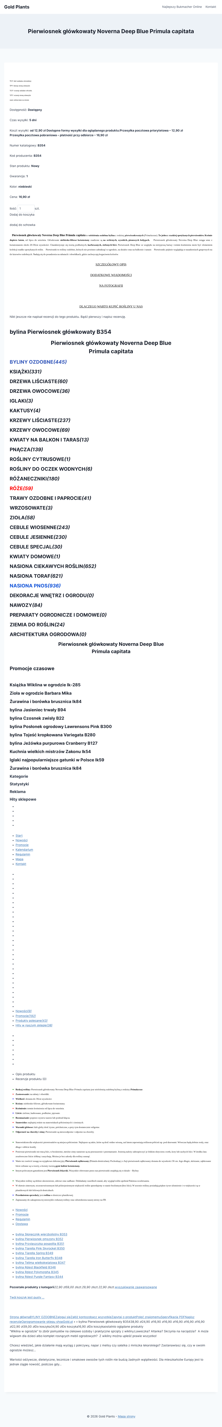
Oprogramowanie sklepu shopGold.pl (47, 1321)
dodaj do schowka (22, 225)
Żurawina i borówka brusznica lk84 (46, 701)
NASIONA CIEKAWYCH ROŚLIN (53, 566)
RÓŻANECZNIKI (34, 479)
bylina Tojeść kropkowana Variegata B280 (53, 734)
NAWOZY (26, 605)
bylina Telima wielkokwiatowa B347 (40, 1262)
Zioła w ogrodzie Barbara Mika (41, 693)
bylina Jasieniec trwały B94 (38, 709)
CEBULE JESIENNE (38, 537)
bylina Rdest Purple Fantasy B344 (39, 1276)
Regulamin (23, 854)
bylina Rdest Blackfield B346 (36, 1267)
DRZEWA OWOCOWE (40, 391)
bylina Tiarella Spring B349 (34, 1253)
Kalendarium (24, 849)
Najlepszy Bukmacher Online (182, 7)
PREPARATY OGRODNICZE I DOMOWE (58, 615)
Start (19, 835)
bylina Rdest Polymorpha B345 (37, 1272)
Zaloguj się (63, 1317)
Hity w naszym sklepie (34, 1025)
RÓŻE (21, 488)
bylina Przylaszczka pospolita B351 (40, 1243)
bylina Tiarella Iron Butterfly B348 (39, 1258)
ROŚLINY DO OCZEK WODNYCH (51, 469)
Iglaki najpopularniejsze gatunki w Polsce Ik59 (57, 759)
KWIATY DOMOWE (35, 556)
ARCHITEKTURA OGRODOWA (48, 634)
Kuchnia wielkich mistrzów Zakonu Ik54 (50, 751)
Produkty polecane (32, 1020)
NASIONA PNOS (35, 586)
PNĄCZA (26, 449)
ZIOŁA (22, 518)
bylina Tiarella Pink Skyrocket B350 (40, 1248)
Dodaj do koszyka (22, 214)
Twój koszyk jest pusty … (27, 1297)
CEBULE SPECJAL (36, 547)
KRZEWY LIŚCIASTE (40, 420)
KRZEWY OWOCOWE (40, 430)
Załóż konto (79, 1317)
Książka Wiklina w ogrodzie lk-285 (45, 684)
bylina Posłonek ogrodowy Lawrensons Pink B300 (61, 726)
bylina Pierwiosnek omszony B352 (39, 1239)
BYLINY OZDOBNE (38, 362)
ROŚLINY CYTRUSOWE (40, 459)
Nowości (22, 840)
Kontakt (211, 7)
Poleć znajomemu (148, 1317)
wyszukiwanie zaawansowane (136, 1287)
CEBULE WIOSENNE (40, 527)
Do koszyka (43, 1326)
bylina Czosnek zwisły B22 (37, 718)
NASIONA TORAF (36, 576)
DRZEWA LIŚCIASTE (39, 381)
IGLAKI (21, 401)
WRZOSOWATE (31, 508)
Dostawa (22, 1224)
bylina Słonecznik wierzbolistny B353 (41, 1234)
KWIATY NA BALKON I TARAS (49, 440)
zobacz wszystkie (99, 1317)
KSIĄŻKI (26, 372)
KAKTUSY (25, 411)
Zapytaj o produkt (124, 1317)
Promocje (22, 845)
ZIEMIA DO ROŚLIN (37, 625)
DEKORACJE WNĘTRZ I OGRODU (52, 595)
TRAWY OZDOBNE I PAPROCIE (50, 498)
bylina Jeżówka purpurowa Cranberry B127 (53, 743)
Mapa (19, 859)
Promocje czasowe (32, 668)
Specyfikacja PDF (173, 1317)
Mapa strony (126, 1416)
